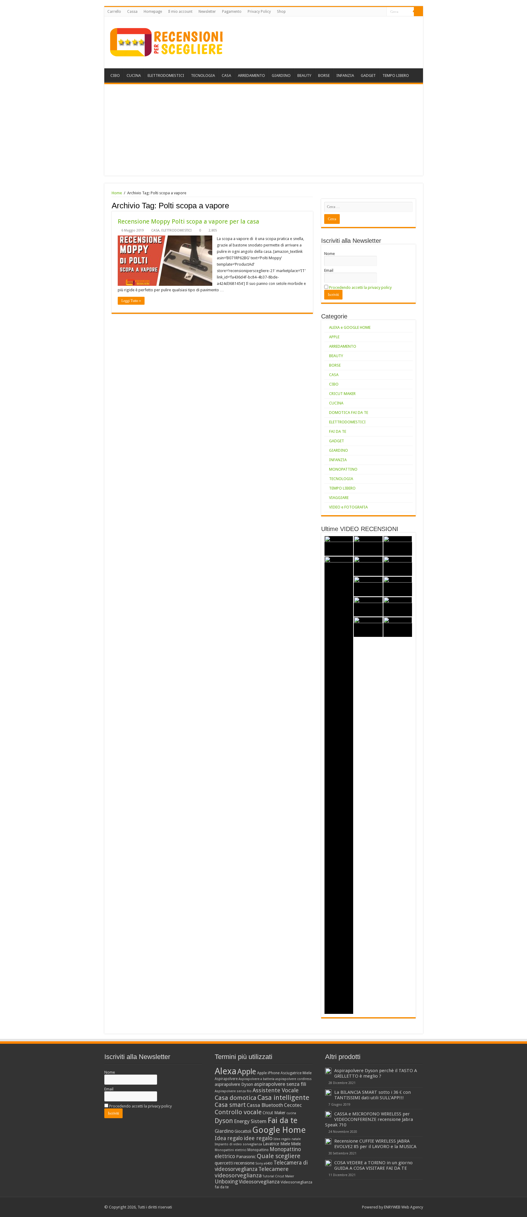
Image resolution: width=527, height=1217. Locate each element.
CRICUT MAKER (342, 393)
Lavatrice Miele (276, 1143)
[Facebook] (370, 12)
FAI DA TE (337, 431)
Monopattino (258, 1150)
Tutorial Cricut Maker (278, 1176)
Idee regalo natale (287, 1139)
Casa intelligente (283, 1097)
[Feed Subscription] (311, 205)
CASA (226, 75)
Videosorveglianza (259, 1182)
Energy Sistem (250, 1121)
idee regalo (258, 1138)
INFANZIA (345, 75)
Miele (296, 1143)
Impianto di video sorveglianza (238, 1144)
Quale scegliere (278, 1156)
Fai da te (282, 1120)
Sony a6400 (264, 1163)
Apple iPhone (268, 1073)
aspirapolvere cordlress (293, 1079)
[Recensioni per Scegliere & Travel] (167, 41)
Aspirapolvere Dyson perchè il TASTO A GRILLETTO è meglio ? (375, 1073)
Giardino (224, 1131)
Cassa (132, 11)
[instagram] (382, 12)
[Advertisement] (263, 130)
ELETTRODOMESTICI (166, 75)
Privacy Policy (259, 11)
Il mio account (180, 11)
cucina (291, 1113)
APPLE (334, 337)
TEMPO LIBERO (395, 75)
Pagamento (232, 11)
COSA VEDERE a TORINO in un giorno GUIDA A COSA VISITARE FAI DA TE (373, 1165)
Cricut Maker (274, 1112)
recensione (244, 1163)
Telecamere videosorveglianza (252, 1172)
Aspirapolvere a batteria (256, 1079)
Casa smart (230, 1104)
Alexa (225, 1071)
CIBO (115, 75)
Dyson (224, 1121)
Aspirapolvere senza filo (233, 1091)
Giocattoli (243, 1131)
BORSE (324, 75)
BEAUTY (304, 75)
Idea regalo (229, 1138)
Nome (329, 253)
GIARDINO (281, 75)
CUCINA (134, 75)
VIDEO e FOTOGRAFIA (348, 507)
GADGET (368, 75)
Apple (246, 1071)
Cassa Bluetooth (265, 1105)
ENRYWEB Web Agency (403, 1207)
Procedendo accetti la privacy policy (360, 287)
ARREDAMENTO (251, 75)
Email (328, 270)
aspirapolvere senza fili (280, 1084)
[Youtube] (376, 12)
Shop (281, 11)
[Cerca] (418, 11)
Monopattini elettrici (230, 1150)
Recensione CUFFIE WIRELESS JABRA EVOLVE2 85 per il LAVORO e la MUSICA (375, 1143)
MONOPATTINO (343, 469)
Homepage (153, 11)
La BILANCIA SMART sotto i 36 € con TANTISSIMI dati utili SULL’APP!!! (372, 1095)
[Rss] (364, 12)
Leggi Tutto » (131, 301)
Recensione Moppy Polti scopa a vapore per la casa (188, 221)
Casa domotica (235, 1097)
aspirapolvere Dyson (234, 1084)
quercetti (224, 1163)
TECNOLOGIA (203, 75)
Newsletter (207, 11)
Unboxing (226, 1182)
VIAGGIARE (339, 497)
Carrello (114, 11)
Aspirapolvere (226, 1079)
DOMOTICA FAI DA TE (348, 412)
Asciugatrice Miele (296, 1073)
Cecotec (293, 1105)
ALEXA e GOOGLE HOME (350, 327)
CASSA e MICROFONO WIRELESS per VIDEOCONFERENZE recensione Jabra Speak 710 (369, 1119)
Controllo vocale (238, 1112)
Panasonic (246, 1156)
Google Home (279, 1130)
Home (117, 193)
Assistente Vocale (276, 1090)
